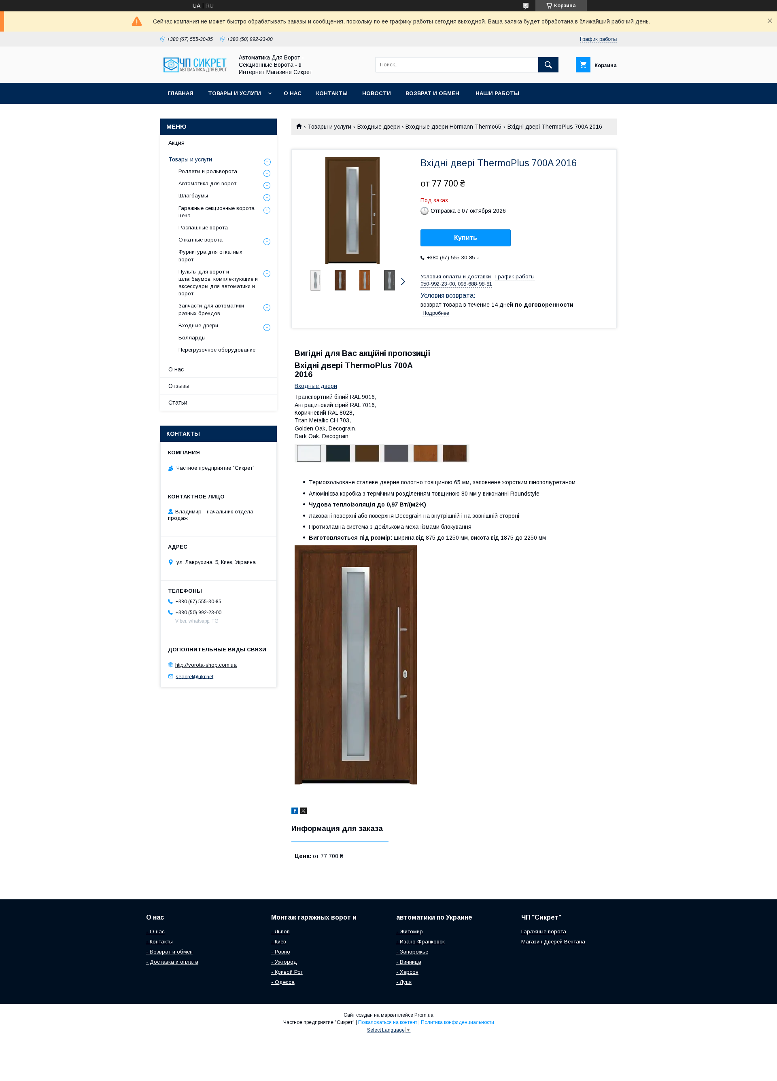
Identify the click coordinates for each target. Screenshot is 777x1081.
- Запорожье (412, 952)
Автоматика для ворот (207, 183)
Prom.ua (423, 1015)
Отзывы (178, 386)
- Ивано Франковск (420, 942)
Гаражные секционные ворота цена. (216, 211)
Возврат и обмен (433, 93)
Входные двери (378, 126)
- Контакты (159, 942)
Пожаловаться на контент (387, 1022)
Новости (376, 93)
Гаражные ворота (543, 931)
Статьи (177, 402)
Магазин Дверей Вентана (553, 942)
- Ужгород (284, 962)
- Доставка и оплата (172, 962)
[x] (303, 812)
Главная (180, 93)
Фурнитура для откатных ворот (210, 255)
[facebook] (294, 812)
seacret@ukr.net (194, 676)
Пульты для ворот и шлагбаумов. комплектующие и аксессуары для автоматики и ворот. (218, 283)
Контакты (332, 93)
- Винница (408, 962)
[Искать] (548, 64)
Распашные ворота (203, 228)
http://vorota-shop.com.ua (206, 665)
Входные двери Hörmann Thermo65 (453, 126)
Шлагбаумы (193, 196)
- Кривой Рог (287, 972)
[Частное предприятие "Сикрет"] (194, 72)
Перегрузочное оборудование (216, 350)
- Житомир (409, 931)
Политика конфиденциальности (457, 1022)
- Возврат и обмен (169, 952)
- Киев (278, 942)
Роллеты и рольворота (207, 171)
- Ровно (280, 952)
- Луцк (404, 982)
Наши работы (497, 93)
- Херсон (407, 972)
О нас (292, 93)
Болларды (192, 338)
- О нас (155, 931)
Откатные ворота (200, 240)
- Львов (280, 931)
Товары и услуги (234, 93)
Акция (176, 143)
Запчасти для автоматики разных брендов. (211, 309)
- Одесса (283, 982)
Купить (465, 237)
